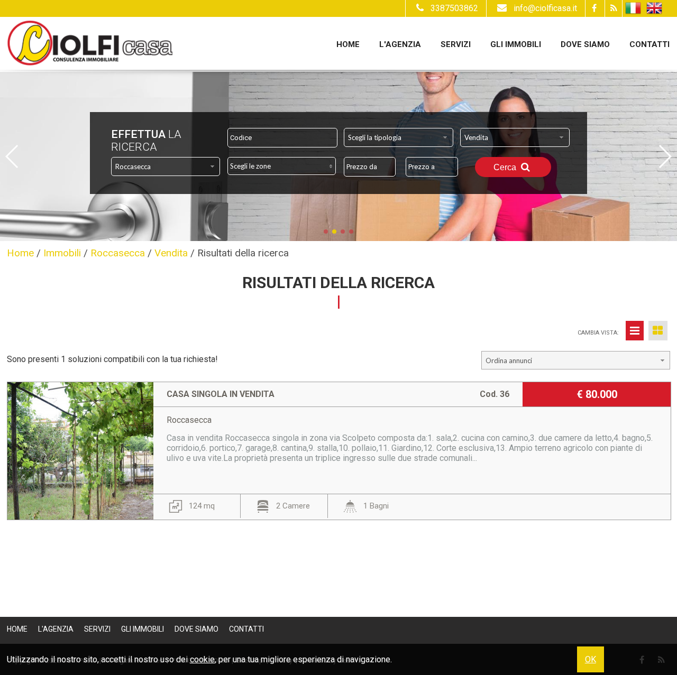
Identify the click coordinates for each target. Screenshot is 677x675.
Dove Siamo (585, 44)
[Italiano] (633, 8)
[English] (654, 8)
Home (348, 44)
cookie (202, 659)
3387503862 (454, 8)
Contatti (649, 44)
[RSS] (613, 8)
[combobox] (398, 137)
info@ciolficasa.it (545, 8)
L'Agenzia (400, 44)
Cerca (505, 167)
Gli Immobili (515, 44)
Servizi (456, 44)
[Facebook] (593, 8)
